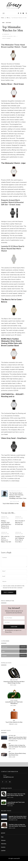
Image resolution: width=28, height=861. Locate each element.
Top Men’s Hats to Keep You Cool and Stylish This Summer (17, 746)
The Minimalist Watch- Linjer (13, 163)
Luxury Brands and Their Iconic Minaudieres (14, 702)
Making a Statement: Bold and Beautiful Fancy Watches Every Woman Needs (6, 524)
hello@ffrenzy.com (8, 777)
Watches (8, 22)
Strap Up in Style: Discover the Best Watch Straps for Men (14, 682)
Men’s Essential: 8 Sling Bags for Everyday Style (20, 522)
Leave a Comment (6, 38)
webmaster (6, 34)
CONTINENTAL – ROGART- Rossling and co (12, 395)
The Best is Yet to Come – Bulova (12, 300)
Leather (11, 735)
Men (3, 22)
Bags (12, 700)
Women (15, 700)
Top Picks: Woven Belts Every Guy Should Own (17, 754)
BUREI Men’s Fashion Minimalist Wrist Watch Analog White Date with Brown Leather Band (11, 342)
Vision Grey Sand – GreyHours (14, 438)
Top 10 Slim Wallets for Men (14, 722)
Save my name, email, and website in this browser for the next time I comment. (13, 587)
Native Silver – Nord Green (12, 84)
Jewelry (3, 847)
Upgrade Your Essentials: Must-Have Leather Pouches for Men (18, 738)
